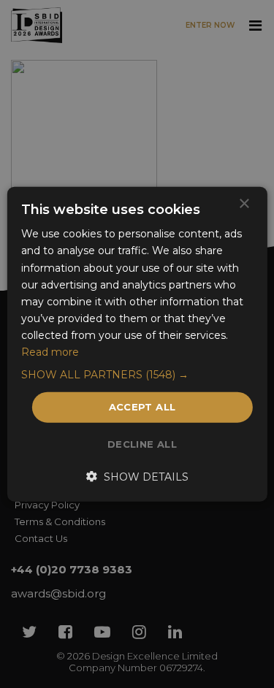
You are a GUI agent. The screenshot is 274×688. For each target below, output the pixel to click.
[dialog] (137, 344)
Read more (50, 352)
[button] (136, 374)
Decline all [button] (142, 443)
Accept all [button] (142, 407)
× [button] (243, 204)
